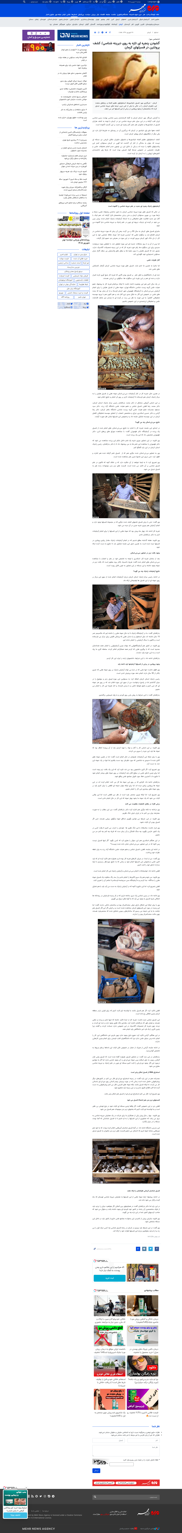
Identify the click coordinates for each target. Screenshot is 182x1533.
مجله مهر (58, 14)
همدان (55, 24)
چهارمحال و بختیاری (87, 19)
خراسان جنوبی (74, 19)
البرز (112, 19)
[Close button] (26, 1487)
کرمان (121, 24)
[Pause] (129, 1279)
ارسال (96, 1470)
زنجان (37, 19)
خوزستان (43, 19)
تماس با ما (35, 1511)
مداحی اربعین (63, 263)
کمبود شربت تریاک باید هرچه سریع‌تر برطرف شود (73, 173)
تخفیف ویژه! (15, 1515)
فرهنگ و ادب (150, 14)
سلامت (113, 14)
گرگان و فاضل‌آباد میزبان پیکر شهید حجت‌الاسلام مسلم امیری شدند (74, 188)
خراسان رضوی (63, 19)
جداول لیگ (45, 2)
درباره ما (45, 1511)
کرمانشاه (114, 24)
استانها (156, 32)
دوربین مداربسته (73, 267)
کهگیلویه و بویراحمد (103, 24)
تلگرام (118, 2)
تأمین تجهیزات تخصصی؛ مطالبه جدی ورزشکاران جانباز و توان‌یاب (73, 90)
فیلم (63, 14)
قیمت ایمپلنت (64, 275)
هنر (144, 14)
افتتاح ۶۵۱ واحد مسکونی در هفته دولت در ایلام (72, 59)
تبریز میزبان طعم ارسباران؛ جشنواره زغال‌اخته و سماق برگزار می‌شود (74, 157)
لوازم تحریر (64, 254)
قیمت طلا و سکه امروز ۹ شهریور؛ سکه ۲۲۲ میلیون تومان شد (73, 180)
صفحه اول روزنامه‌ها (79, 213)
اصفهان (123, 19)
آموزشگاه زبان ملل (73, 288)
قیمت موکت (64, 258)
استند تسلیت (76, 263)
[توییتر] (41, 1497)
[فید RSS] (32, 1497)
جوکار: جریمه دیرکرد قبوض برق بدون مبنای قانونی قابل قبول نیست (73, 82)
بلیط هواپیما (83, 284)
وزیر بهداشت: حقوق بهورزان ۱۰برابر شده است (72, 119)
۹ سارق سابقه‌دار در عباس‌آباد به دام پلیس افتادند (74, 111)
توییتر (76, 2)
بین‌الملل (81, 14)
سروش (110, 2)
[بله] (49, 1497)
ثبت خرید (109, 1278)
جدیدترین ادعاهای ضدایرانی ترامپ (74, 104)
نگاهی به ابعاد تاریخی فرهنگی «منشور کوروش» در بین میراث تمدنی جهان (73, 165)
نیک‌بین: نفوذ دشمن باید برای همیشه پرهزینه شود (73, 66)
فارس (142, 24)
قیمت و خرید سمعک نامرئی (78, 292)
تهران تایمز (82, 297)
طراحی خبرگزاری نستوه (147, 1528)
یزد (51, 24)
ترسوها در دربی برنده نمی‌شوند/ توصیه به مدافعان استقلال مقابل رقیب (73, 196)
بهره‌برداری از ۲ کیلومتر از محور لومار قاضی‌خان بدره (74, 51)
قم (132, 24)
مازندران (74, 24)
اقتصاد (102, 14)
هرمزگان (62, 24)
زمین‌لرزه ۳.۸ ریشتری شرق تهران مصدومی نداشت (75, 141)
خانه (157, 14)
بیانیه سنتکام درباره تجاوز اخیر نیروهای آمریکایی (73, 204)
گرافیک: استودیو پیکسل (127, 1528)
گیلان (87, 24)
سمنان (31, 19)
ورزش (93, 14)
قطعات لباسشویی (82, 280)
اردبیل (118, 19)
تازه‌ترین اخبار (83, 45)
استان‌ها (74, 14)
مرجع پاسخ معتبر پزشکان (73, 271)
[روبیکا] (36, 1497)
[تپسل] (94, 1261)
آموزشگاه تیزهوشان (65, 280)
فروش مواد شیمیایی (80, 275)
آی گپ (101, 2)
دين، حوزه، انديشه (135, 14)
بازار (98, 14)
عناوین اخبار (155, 19)
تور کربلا (86, 263)
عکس (68, 14)
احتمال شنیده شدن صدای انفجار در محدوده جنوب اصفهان (74, 149)
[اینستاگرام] (45, 1497)
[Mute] (133, 1279)
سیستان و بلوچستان (152, 24)
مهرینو (61, 292)
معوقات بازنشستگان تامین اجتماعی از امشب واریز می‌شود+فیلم (73, 133)
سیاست (87, 14)
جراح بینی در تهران (80, 254)
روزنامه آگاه (65, 297)
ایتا (62, 2)
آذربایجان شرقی (144, 19)
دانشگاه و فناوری (122, 14)
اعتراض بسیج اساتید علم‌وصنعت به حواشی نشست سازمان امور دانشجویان (73, 98)
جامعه (108, 14)
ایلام (107, 19)
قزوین (137, 24)
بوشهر (103, 19)
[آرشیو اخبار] (28, 1497)
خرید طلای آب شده (80, 258)
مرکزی (68, 24)
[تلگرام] (53, 1497)
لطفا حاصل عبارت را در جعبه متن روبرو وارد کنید (141, 1460)
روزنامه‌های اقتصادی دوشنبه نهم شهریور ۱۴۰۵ (75, 241)
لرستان (81, 24)
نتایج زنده (56, 2)
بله (94, 2)
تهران (97, 19)
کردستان (127, 24)
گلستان (92, 24)
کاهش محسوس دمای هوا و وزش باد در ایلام (72, 74)
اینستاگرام (86, 2)
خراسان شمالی (52, 19)
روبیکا (69, 2)
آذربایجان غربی (133, 19)
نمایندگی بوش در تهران (67, 284)
